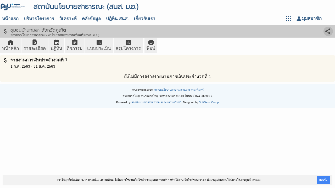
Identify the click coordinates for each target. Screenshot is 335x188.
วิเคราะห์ (68, 18)
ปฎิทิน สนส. (117, 18)
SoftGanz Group (209, 102)
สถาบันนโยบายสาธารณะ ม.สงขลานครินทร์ (179, 89)
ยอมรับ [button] (323, 179)
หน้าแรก (10, 18)
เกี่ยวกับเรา (144, 18)
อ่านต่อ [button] (256, 179)
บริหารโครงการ (39, 18)
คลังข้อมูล (91, 18)
